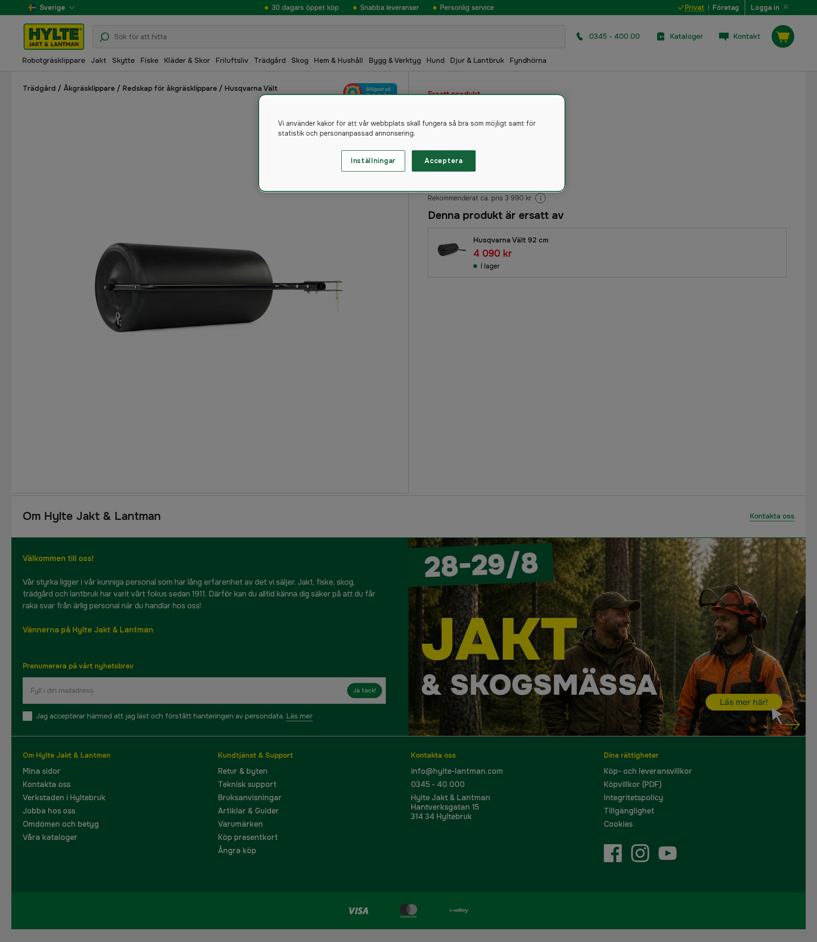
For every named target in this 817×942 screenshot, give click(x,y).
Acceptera (443, 160)
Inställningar (373, 160)
